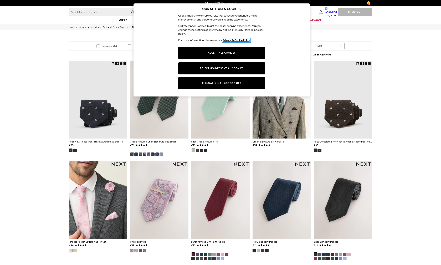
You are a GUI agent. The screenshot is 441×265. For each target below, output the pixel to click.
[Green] (132, 154)
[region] (222, 49)
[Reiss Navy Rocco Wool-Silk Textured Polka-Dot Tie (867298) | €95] (98, 100)
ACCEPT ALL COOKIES (222, 52)
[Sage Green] (193, 150)
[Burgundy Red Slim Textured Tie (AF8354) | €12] (220, 200)
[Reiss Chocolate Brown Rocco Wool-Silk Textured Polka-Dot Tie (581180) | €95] (343, 100)
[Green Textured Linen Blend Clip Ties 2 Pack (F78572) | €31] (159, 100)
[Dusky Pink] (218, 254)
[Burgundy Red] (197, 150)
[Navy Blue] (201, 150)
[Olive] (201, 258)
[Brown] (205, 258)
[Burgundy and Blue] (144, 154)
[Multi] (140, 154)
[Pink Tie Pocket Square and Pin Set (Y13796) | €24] (98, 200)
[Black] (153, 154)
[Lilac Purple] (222, 258)
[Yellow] (75, 250)
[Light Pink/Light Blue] (148, 154)
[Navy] (71, 150)
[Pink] (71, 250)
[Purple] (197, 254)
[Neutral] (136, 250)
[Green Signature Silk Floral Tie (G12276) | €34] (282, 100)
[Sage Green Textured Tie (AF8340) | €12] (220, 100)
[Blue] (136, 154)
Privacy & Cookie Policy (236, 40)
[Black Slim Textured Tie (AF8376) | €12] (343, 200)
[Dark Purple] (214, 258)
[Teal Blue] (197, 258)
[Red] (226, 254)
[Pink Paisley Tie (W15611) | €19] (159, 200)
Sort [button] (319, 45)
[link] (321, 12)
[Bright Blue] (157, 154)
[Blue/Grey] (161, 154)
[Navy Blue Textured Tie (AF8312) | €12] (282, 200)
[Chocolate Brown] (75, 150)
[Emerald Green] (210, 258)
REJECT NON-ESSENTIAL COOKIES (221, 68)
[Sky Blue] (218, 258)
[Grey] (140, 250)
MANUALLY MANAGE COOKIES (221, 83)
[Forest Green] (205, 254)
